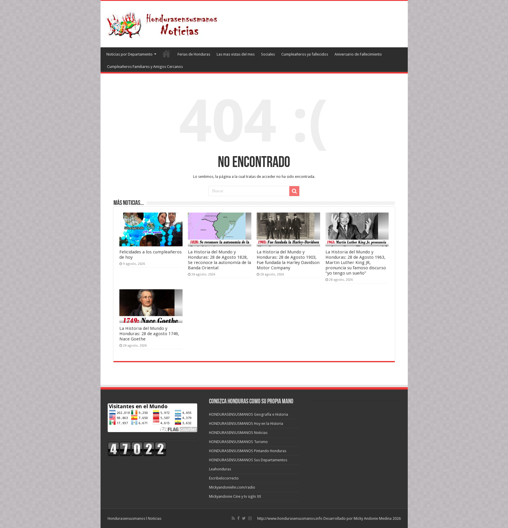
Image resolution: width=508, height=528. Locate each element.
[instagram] (250, 518)
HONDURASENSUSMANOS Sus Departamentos (248, 460)
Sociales (268, 54)
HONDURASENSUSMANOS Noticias (238, 432)
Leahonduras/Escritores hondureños (166, 53)
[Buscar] (294, 191)
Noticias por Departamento (129, 54)
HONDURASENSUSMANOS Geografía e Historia (248, 414)
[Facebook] (238, 518)
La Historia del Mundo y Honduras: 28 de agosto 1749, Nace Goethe (149, 334)
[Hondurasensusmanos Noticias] (164, 23)
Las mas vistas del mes (236, 54)
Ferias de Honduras (194, 54)
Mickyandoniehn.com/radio (232, 487)
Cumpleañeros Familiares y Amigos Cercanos (145, 66)
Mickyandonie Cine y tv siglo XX (235, 496)
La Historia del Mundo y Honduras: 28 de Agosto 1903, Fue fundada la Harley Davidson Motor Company (288, 259)
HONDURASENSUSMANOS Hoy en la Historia (246, 423)
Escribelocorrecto (224, 478)
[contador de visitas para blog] (137, 449)
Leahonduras (220, 469)
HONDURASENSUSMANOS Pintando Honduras (247, 451)
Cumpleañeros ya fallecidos (304, 54)
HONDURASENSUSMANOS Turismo (238, 442)
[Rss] (233, 518)
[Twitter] (243, 518)
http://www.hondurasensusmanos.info (289, 518)
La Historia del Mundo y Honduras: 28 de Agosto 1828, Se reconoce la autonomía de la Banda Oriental (219, 259)
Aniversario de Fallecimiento (358, 54)
